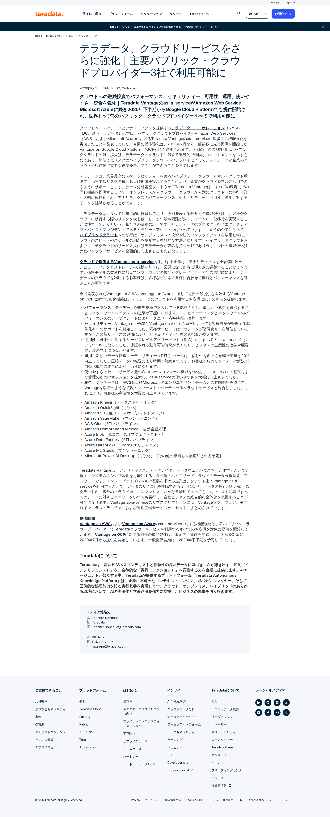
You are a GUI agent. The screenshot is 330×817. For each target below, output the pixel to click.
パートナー (130, 756)
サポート (275, 2)
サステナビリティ (223, 732)
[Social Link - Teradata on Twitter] (286, 702)
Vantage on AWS (95, 523)
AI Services (87, 747)
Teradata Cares (222, 747)
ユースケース (132, 749)
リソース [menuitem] (176, 14)
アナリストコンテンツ (50, 732)
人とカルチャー (222, 740)
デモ (170, 755)
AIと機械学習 (176, 701)
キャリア (217, 755)
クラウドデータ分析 (181, 709)
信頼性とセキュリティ (50, 709)
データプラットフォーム (184, 724)
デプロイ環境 (44, 747)
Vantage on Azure (138, 523)
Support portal (178, 770)
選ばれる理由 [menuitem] (91, 14)
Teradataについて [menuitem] (202, 14)
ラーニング (175, 740)
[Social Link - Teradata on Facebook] (267, 712)
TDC (84, 133)
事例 (38, 717)
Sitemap (135, 800)
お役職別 (41, 701)
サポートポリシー (279, 800)
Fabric (83, 724)
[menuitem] (239, 13)
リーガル (212, 800)
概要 (82, 701)
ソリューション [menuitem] (151, 14)
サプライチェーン (135, 741)
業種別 (127, 701)
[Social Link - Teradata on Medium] (277, 702)
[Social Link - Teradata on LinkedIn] (258, 702)
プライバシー (152, 800)
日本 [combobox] (289, 2)
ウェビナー (175, 747)
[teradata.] (49, 13)
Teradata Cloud (90, 709)
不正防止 (129, 733)
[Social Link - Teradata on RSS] (286, 712)
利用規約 (228, 800)
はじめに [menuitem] (255, 14)
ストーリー (219, 724)
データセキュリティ (181, 732)
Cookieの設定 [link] (194, 800)
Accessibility (256, 800)
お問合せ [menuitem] (281, 14)
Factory (85, 717)
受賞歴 (39, 724)
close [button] (323, 26)
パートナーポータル (137, 764)
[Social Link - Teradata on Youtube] (258, 712)
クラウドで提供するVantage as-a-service (117, 261)
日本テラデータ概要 (225, 709)
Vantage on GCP (110, 534)
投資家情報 (219, 785)
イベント (217, 762)
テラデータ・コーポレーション (198, 128)
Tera (82, 740)
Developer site (177, 762)
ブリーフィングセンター (228, 770)
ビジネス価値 (44, 740)
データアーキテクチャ (182, 717)
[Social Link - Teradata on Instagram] (277, 712)
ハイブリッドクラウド (99, 235)
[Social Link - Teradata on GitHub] (267, 702)
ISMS (241, 800)
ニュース (217, 778)
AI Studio (86, 732)
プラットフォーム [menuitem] (120, 14)
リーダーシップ (222, 717)
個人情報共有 (173, 800)
